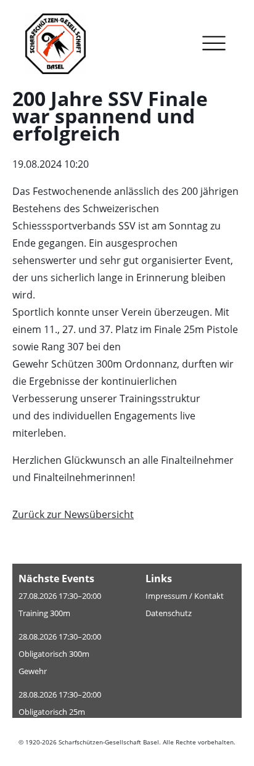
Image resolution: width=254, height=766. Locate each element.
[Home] (64, 46)
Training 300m (44, 613)
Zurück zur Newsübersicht (73, 514)
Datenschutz (168, 613)
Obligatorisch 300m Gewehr (53, 662)
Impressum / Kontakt (184, 595)
